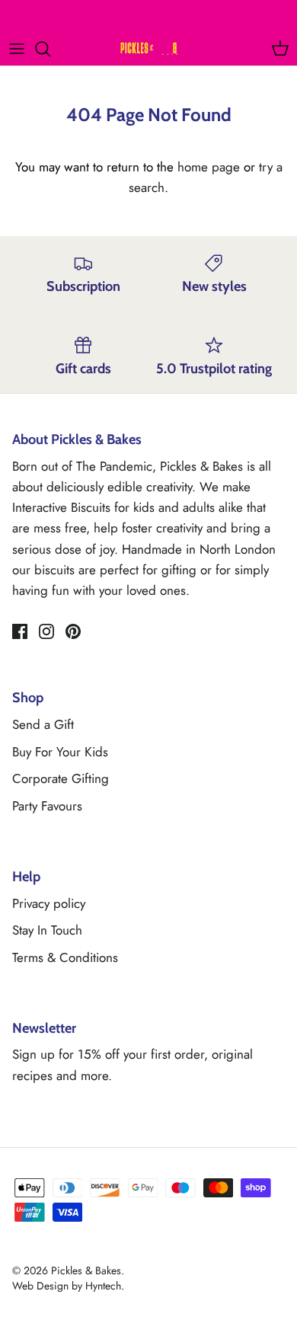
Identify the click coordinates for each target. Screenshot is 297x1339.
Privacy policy (48, 903)
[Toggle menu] (17, 49)
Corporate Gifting (60, 778)
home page (208, 167)
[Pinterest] (73, 631)
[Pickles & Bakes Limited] (148, 48)
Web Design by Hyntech (66, 1285)
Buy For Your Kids (60, 752)
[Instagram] (46, 631)
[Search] (50, 49)
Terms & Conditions (65, 957)
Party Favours (47, 806)
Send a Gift (43, 724)
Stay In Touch (47, 930)
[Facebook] (19, 631)
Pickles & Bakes (86, 1270)
